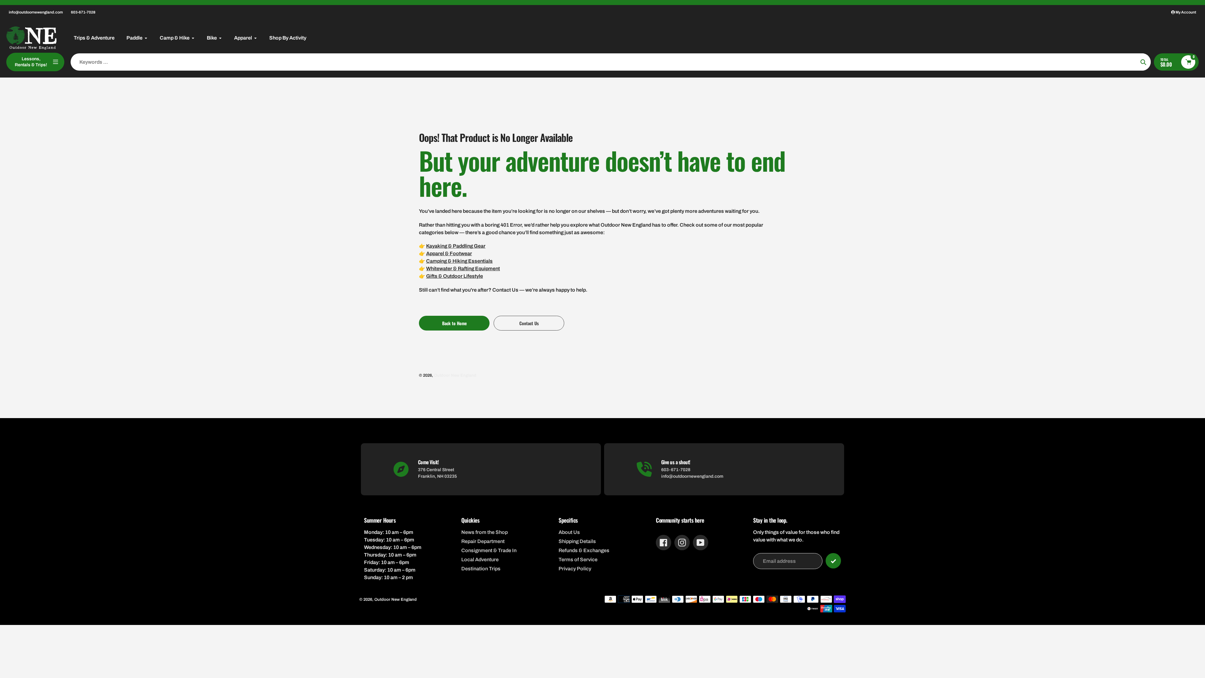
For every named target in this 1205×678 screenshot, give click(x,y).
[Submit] (833, 560)
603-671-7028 (83, 12)
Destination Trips (481, 568)
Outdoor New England (455, 375)
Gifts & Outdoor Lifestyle (454, 276)
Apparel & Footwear (449, 253)
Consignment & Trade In (489, 550)
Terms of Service (578, 559)
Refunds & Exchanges (584, 550)
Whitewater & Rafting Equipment (463, 268)
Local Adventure (480, 559)
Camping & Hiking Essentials (459, 261)
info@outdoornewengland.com (36, 12)
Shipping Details (577, 541)
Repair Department (483, 541)
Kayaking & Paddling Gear (455, 246)
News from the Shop (484, 532)
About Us (569, 532)
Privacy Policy (575, 568)
